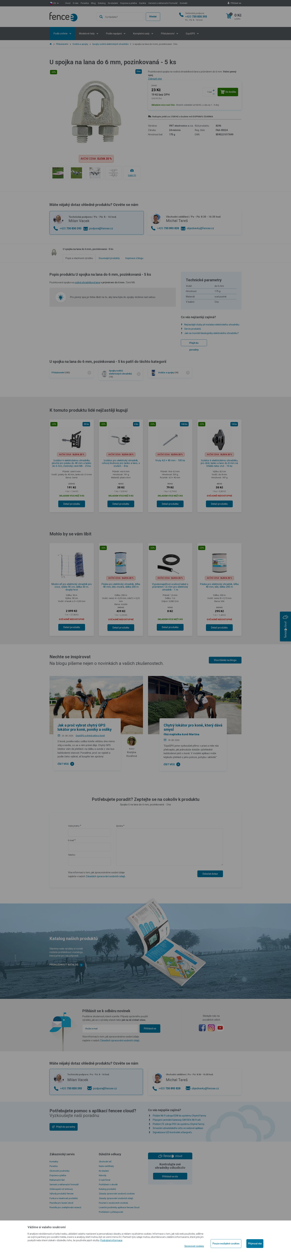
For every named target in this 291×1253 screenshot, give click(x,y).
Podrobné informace (111, 1240)
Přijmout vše (255, 1243)
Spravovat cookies (194, 1246)
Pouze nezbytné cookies (226, 1243)
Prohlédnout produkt (145, 122)
